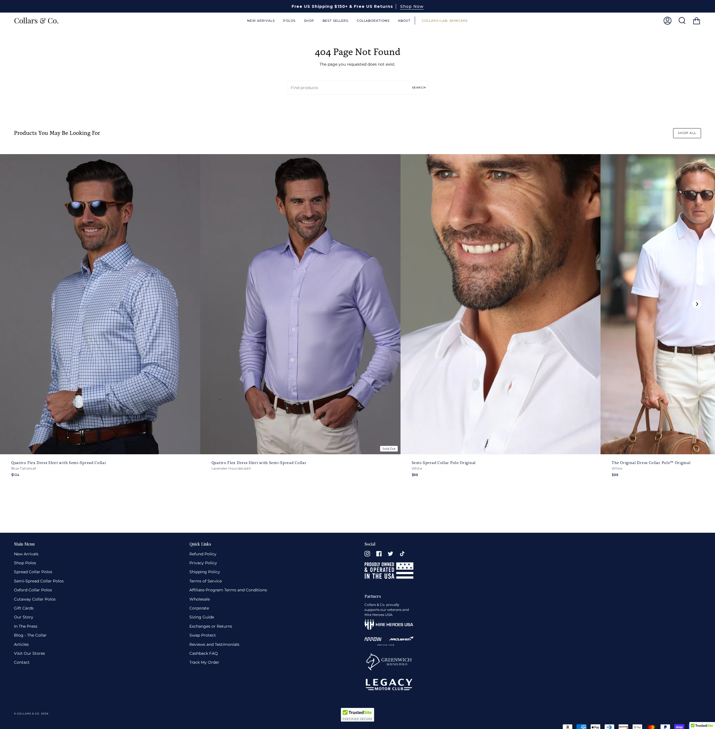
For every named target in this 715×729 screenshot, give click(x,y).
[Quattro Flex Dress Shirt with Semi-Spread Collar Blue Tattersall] (100, 304)
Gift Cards (24, 608)
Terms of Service (205, 581)
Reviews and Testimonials (214, 644)
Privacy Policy (203, 562)
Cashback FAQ (203, 653)
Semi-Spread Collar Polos (39, 581)
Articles (21, 644)
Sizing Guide (201, 617)
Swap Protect (202, 635)
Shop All (687, 133)
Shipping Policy (204, 571)
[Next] (697, 304)
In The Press (25, 626)
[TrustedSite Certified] (357, 715)
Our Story (23, 617)
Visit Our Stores (29, 653)
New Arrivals (26, 553)
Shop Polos (25, 562)
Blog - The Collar (30, 635)
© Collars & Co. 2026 (31, 713)
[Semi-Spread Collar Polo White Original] (501, 304)
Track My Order (204, 662)
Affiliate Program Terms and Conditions (228, 589)
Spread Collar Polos (33, 571)
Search (419, 87)
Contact (22, 662)
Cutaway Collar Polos (35, 599)
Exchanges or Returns (210, 626)
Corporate (199, 608)
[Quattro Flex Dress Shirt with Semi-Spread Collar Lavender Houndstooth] (300, 304)
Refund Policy (202, 553)
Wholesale (199, 599)
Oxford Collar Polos (33, 589)
